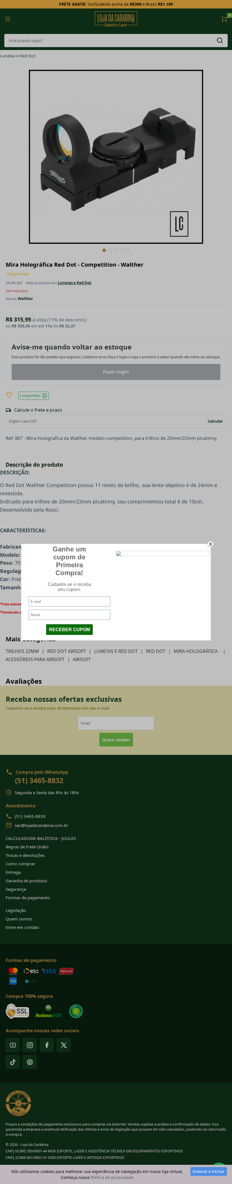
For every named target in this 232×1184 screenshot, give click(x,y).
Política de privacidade (112, 1177)
